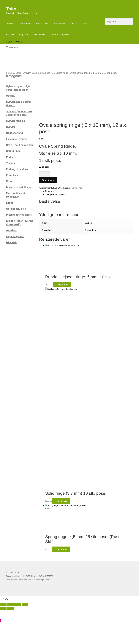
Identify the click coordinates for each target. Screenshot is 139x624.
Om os (73, 23)
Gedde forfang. (14, 132)
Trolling (10, 163)
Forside (10, 73)
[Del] (17, 604)
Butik (18, 73)
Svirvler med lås (15, 120)
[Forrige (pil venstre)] (3, 608)
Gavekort (11, 230)
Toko (11, 8)
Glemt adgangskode (60, 34)
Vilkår (85, 23)
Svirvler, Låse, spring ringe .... (38, 73)
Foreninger (59, 23)
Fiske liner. (12, 175)
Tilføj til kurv (48, 180)
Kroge (9, 181)
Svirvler (10, 127)
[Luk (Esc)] (25, 604)
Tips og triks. (42, 23)
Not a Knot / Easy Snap (19, 145)
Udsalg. (10, 95)
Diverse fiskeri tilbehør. (19, 187)
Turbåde (10, 23)
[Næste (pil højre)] (10, 608)
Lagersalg (24, 34)
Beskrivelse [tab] (50, 191)
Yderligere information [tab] (54, 194)
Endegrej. (11, 157)
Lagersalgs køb (15, 236)
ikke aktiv (11, 242)
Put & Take (25, 23)
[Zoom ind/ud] (3, 604)
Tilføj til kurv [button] (62, 284)
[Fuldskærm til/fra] (10, 604)
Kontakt (10, 34)
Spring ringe (62, 73)
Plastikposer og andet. (19, 214)
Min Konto (39, 34)
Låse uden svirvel (16, 139)
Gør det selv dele (16, 208)
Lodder (10, 202)
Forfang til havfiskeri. (18, 169)
